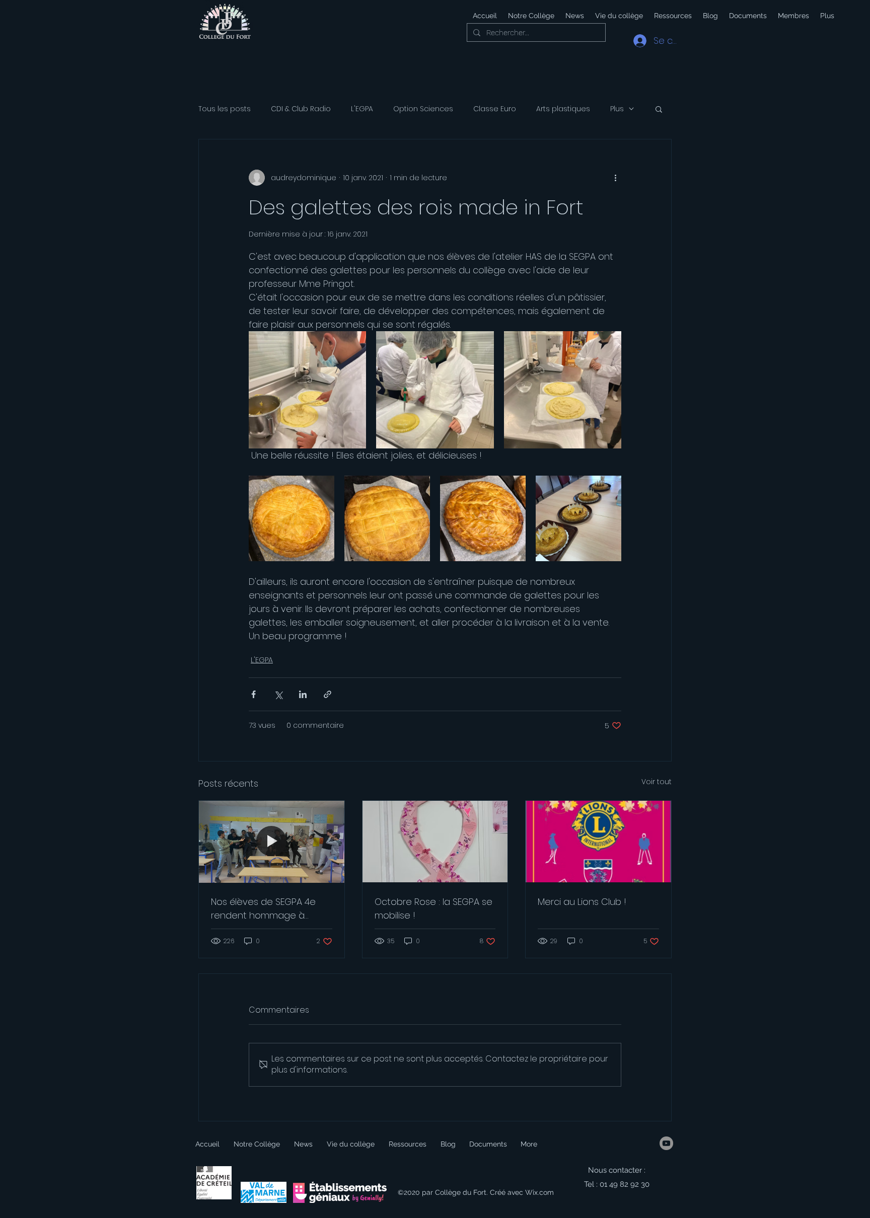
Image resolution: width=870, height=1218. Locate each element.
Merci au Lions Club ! (582, 901)
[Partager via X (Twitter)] (278, 694)
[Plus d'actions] (615, 178)
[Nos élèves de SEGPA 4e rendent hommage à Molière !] (271, 841)
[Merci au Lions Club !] (598, 841)
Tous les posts (224, 109)
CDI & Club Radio (301, 109)
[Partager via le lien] (327, 694)
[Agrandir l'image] (307, 389)
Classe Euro (494, 109)
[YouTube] (666, 1143)
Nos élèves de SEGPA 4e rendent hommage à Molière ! (263, 908)
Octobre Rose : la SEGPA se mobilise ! (433, 908)
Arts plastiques (563, 109)
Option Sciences (423, 109)
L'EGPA (362, 109)
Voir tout (656, 782)
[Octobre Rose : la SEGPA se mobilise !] (435, 841)
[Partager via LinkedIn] (303, 694)
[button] (618, 15)
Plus (617, 109)
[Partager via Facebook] (253, 694)
